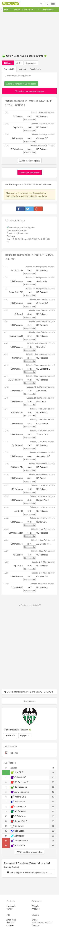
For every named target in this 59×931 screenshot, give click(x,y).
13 (6, 830)
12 (6, 825)
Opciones (30, 62)
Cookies (10, 925)
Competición (9, 69)
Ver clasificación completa (31, 852)
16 (6, 845)
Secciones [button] (35, 69)
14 (6, 835)
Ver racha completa (30, 160)
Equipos (24, 735)
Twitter (9, 908)
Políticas (10, 922)
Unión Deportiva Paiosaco (16, 729)
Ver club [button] (11, 735)
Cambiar (35, 925)
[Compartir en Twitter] (29, 209)
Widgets (35, 905)
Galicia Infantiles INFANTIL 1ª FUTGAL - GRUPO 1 (29, 691)
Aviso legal (11, 919)
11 (6, 821)
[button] (29, 872)
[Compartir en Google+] (38, 209)
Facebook (10, 905)
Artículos (36, 908)
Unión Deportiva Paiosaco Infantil (25, 55)
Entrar (34, 919)
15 (6, 840)
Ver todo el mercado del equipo (29, 91)
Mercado (22, 69)
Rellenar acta (29, 119)
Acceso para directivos (29, 172)
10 (6, 816)
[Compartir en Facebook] (20, 209)
